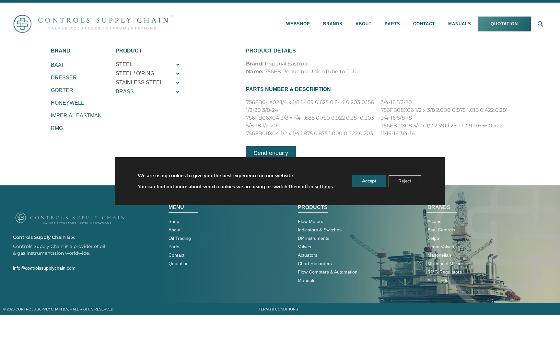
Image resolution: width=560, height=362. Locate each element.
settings (324, 186)
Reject (404, 181)
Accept (369, 181)
